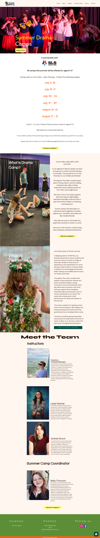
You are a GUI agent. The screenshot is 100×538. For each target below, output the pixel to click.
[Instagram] (81, 526)
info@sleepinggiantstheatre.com (57, 141)
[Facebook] (85, 526)
